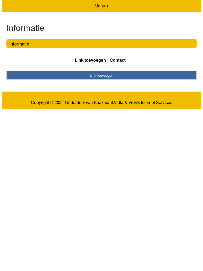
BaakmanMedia (108, 102)
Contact (118, 60)
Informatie (19, 43)
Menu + (102, 6)
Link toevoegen (90, 60)
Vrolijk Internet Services (150, 102)
